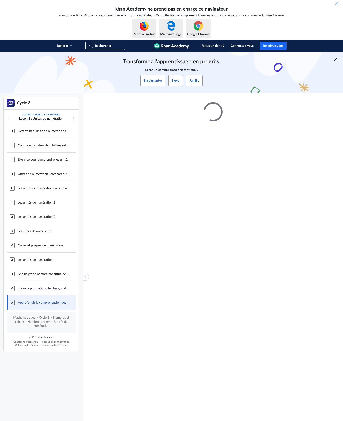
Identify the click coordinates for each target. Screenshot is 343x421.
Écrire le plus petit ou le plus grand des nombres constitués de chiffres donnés (43, 288)
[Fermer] (336, 3)
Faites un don (210, 45)
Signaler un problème (259, 213)
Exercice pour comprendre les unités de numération (43, 159)
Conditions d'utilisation (25, 342)
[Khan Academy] (171, 46)
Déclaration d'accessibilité (54, 345)
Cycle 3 (44, 317)
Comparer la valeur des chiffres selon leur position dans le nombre (43, 145)
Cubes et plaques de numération (40, 245)
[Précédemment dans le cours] (8, 118)
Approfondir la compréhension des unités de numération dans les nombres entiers (43, 302)
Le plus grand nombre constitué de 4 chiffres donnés (43, 274)
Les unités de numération (35, 259)
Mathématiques (24, 317)
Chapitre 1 (53, 114)
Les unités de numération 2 (36, 202)
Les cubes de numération (35, 231)
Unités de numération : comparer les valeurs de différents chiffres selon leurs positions (43, 174)
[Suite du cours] (73, 118)
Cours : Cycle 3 (32, 114)
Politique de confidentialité (55, 342)
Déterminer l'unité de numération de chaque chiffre (43, 131)
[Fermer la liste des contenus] (86, 277)
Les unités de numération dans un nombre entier (43, 188)
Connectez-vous (242, 45)
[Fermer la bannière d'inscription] (336, 59)
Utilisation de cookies (26, 345)
